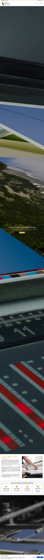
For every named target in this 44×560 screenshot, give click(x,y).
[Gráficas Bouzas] (6, 4)
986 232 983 (22, 232)
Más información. (10, 558)
